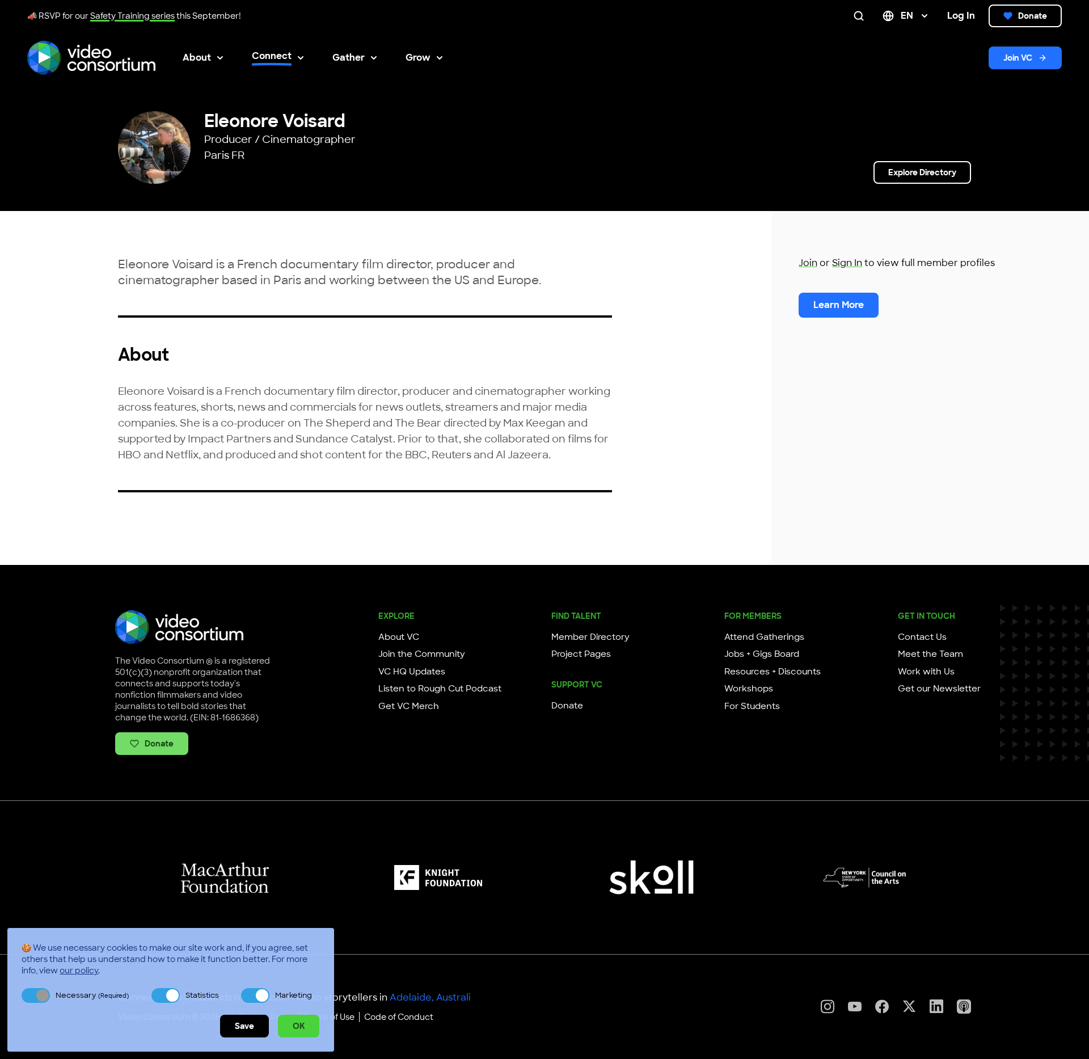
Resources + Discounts (772, 671)
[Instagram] (827, 1006)
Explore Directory (922, 172)
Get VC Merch (408, 706)
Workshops (748, 688)
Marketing (293, 995)
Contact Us (922, 637)
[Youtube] (855, 1006)
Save (244, 1026)
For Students (752, 706)
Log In (961, 16)
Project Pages (581, 654)
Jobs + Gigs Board (761, 654)
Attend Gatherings (764, 637)
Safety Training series (132, 16)
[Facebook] (882, 1006)
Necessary (92, 995)
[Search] (861, 16)
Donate (1032, 16)
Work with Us (926, 671)
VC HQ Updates (411, 671)
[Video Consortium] (91, 58)
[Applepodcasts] (964, 1006)
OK (299, 1026)
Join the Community (421, 654)
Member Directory (590, 637)
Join (808, 263)
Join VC (1017, 58)
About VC (398, 637)
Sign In (847, 263)
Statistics (202, 995)
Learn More (838, 305)
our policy (79, 970)
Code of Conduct (398, 1017)
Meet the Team (930, 654)
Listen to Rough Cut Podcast (439, 688)
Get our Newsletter (939, 688)
